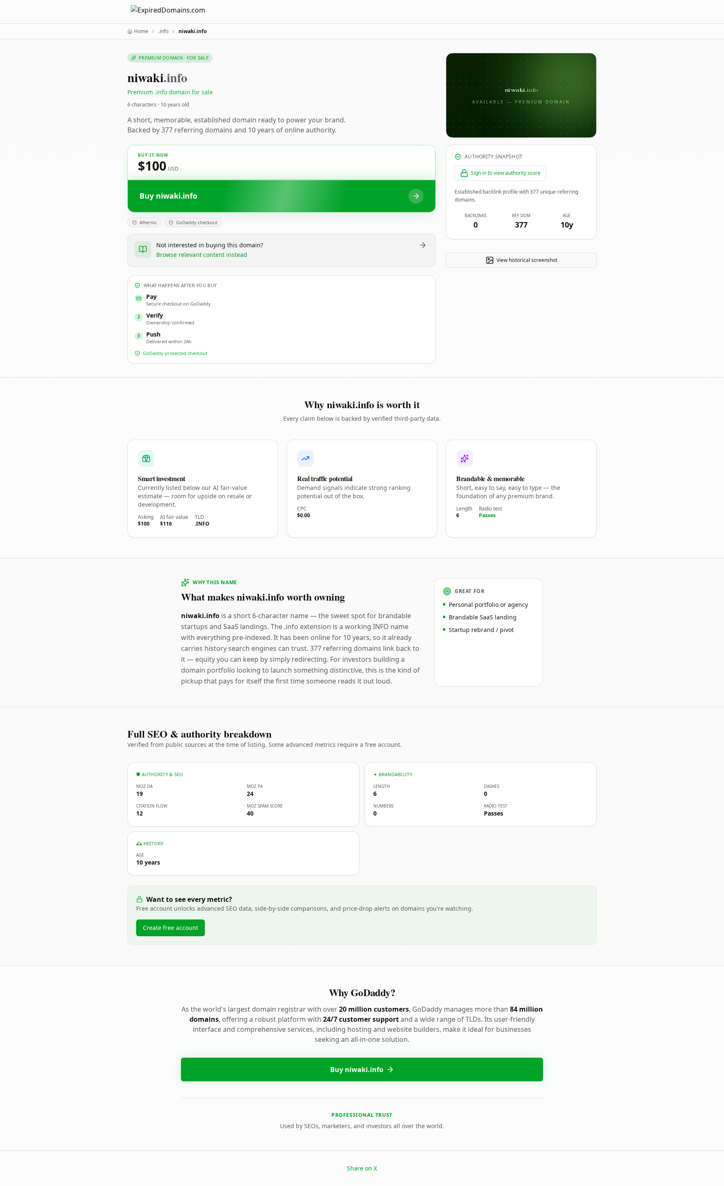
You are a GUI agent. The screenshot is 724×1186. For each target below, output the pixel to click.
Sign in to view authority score (505, 172)
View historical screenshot (526, 260)
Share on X (362, 1168)
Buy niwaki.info (356, 1069)
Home (141, 31)
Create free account (170, 928)
